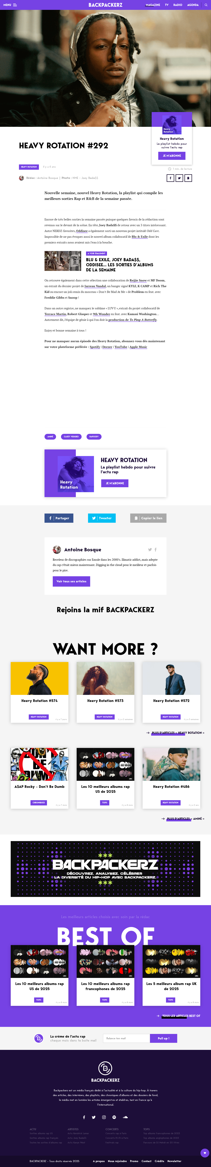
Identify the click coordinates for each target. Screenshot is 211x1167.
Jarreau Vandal (95, 286)
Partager (62, 518)
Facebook (155, 549)
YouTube (121, 347)
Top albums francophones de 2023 (161, 1133)
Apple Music (138, 347)
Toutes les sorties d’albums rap (46, 1142)
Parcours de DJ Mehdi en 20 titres (161, 1142)
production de (132, 320)
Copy (188, 178)
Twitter (179, 178)
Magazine (153, 5)
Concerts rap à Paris (116, 1133)
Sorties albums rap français (44, 1138)
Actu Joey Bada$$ (77, 1138)
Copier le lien (151, 518)
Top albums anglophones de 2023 (161, 1138)
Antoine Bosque (42, 178)
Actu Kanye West (76, 1142)
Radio (177, 5)
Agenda (193, 5)
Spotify (95, 347)
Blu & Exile (140, 237)
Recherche (206, 5)
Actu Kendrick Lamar (78, 1133)
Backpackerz (105, 4)
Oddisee (82, 231)
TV (166, 5)
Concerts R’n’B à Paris (117, 1138)
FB (170, 178)
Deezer (107, 347)
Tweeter (105, 518)
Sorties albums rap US (41, 1133)
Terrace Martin (55, 314)
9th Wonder (101, 314)
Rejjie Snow (138, 280)
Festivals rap (112, 1142)
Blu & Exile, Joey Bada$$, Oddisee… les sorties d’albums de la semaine (119, 265)
